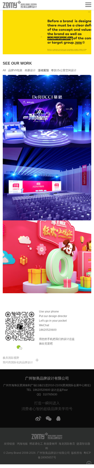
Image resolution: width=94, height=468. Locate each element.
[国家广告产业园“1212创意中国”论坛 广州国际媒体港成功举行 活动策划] (47, 183)
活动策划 (43, 70)
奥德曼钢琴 (50, 443)
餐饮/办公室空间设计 (63, 70)
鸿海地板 (22, 443)
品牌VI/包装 (15, 70)
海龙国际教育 (67, 443)
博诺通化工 (36, 443)
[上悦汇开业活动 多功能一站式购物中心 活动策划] (47, 256)
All (4, 70)
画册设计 (30, 70)
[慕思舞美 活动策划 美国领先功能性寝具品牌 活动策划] (47, 111)
